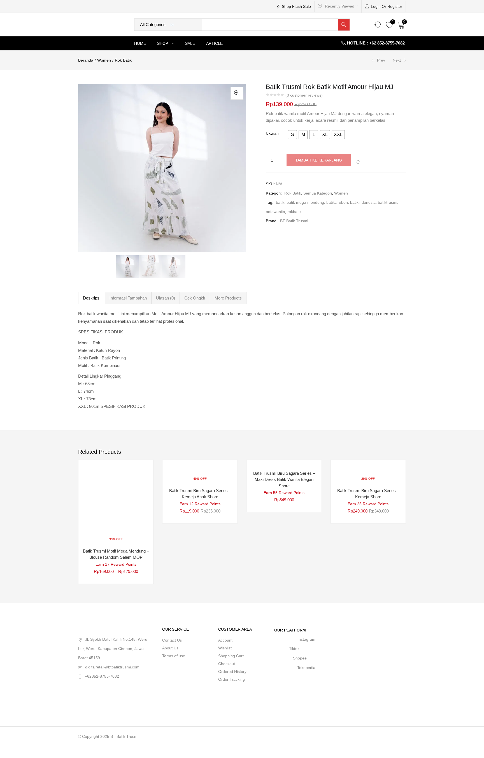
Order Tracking (231, 679)
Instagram (306, 639)
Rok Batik (123, 60)
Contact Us (172, 640)
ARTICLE (214, 43)
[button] (401, 24)
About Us (170, 648)
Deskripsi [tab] (91, 298)
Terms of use (173, 656)
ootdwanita (275, 211)
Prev (381, 60)
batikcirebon (337, 202)
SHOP (163, 43)
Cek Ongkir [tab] (194, 298)
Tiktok (294, 648)
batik (280, 202)
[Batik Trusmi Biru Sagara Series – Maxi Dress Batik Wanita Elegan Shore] (284, 463)
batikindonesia (363, 202)
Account (225, 640)
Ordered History (232, 671)
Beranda (85, 60)
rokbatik (294, 211)
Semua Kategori (317, 193)
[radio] (292, 134)
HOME (140, 43)
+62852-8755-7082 (102, 676)
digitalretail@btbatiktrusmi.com (112, 667)
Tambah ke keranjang (318, 160)
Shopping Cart (231, 656)
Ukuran (272, 133)
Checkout (226, 663)
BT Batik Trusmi (294, 221)
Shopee (300, 658)
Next (397, 60)
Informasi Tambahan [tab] (128, 298)
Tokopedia (306, 667)
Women (104, 60)
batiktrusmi (387, 202)
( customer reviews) (304, 95)
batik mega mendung (305, 202)
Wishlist (225, 648)
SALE (190, 43)
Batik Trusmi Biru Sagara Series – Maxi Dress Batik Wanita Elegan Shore (284, 479)
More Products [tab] (228, 298)
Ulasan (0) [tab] (165, 298)
